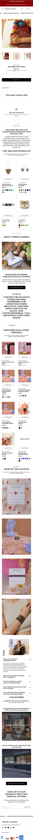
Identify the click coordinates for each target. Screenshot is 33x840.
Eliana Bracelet (6, 221)
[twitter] (3, 828)
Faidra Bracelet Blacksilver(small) (23, 453)
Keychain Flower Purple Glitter (8, 362)
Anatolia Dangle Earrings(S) (22, 185)
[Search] (22, 9)
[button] (3, 9)
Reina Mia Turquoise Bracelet (7, 453)
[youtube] (14, 828)
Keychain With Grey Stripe (23, 362)
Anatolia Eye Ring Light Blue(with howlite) (24, 390)
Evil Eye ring (21, 221)
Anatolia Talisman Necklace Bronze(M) (7, 185)
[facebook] (6, 828)
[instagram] (8, 828)
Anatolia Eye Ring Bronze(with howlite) (7, 422)
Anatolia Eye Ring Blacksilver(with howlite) (6, 391)
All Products (6, 182)
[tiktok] (11, 828)
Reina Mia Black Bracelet (22, 422)
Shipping (14, 70)
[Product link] (8, 168)
